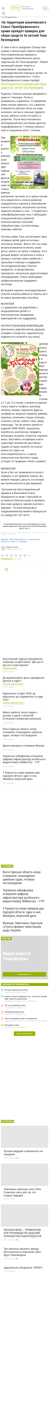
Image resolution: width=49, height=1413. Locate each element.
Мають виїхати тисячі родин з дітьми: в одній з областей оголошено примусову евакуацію (22, 715)
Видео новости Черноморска (17, 956)
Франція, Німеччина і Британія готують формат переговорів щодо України (22, 926)
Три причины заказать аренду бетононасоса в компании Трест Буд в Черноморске (22, 1252)
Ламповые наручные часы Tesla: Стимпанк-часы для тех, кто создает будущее (22, 1192)
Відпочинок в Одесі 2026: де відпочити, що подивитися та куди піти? (23, 696)
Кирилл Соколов (12, 547)
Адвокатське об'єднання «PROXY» (23, 1267)
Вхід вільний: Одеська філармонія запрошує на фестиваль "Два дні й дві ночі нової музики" (23, 662)
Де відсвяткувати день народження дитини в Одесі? (23, 679)
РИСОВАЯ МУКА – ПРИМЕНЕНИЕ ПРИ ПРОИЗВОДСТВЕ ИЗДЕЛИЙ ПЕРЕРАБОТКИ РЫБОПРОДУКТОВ (22, 1233)
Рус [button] (45, 8)
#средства (5, 542)
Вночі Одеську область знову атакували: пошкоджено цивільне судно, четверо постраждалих (22, 732)
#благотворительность (17, 539)
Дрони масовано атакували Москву (23, 745)
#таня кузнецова (34, 539)
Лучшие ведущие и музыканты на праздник (23, 1153)
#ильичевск (23, 542)
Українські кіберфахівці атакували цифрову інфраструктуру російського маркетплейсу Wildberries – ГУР (24, 759)
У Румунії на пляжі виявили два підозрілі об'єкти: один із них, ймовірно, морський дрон (21, 775)
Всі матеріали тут (24, 974)
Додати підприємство (24, 1033)
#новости (13, 542)
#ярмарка (4, 539)
